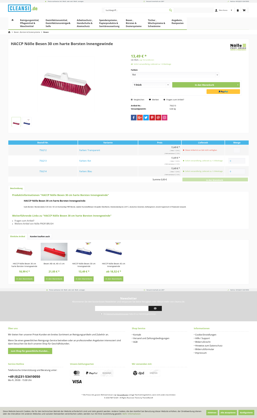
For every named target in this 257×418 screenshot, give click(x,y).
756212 (43, 150)
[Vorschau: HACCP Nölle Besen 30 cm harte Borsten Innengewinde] (16, 121)
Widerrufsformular (204, 349)
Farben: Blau (85, 171)
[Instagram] (164, 117)
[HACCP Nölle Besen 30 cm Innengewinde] (83, 251)
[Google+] (140, 117)
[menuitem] (244, 10)
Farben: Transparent (89, 150)
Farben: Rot (85, 160)
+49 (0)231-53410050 (24, 376)
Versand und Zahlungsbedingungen (151, 338)
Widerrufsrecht (203, 341)
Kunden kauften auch (40, 236)
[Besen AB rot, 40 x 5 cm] (54, 251)
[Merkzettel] (238, 10)
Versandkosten (122, 395)
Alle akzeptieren (228, 412)
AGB (135, 341)
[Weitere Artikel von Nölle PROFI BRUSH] (238, 46)
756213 (43, 160)
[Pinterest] (152, 117)
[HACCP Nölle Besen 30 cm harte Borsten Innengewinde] (24, 251)
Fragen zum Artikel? (175, 99)
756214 (43, 171)
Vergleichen (138, 99)
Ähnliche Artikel (17, 236)
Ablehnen (212, 412)
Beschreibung (16, 188)
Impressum (201, 352)
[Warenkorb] (244, 10)
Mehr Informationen (131, 414)
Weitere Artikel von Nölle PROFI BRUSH (34, 223)
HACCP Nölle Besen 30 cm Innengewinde (83, 265)
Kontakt (137, 334)
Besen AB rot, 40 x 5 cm (54, 263)
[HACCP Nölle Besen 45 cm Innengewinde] (113, 251)
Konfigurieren (246, 412)
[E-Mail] (158, 117)
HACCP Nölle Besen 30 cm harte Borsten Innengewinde (24, 265)
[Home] (12, 23)
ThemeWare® (147, 398)
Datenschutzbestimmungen (117, 314)
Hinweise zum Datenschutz (208, 345)
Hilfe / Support (202, 338)
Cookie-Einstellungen (205, 334)
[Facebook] (134, 117)
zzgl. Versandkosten (146, 60)
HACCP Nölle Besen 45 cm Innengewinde (113, 265)
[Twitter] (146, 117)
